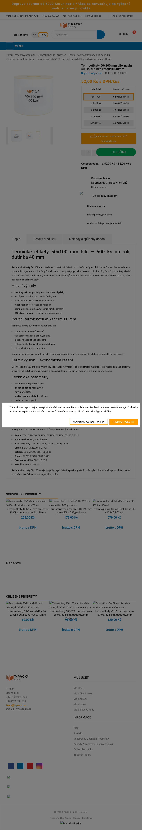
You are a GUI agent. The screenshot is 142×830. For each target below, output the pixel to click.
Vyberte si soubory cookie (88, 422)
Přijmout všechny (123, 422)
